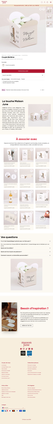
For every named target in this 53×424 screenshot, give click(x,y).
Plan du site (30, 395)
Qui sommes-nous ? (6, 378)
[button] (37, 5)
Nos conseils (4, 368)
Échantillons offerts (6, 387)
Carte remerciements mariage (34, 372)
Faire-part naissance (32, 366)
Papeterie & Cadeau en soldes (34, 374)
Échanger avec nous (6, 397)
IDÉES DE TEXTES (26, 325)
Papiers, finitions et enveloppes (8, 391)
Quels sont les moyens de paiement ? (11, 251)
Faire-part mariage (32, 365)
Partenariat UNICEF (6, 370)
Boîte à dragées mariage (16, 55)
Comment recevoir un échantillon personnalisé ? (14, 255)
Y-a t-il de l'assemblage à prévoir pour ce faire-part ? (16, 241)
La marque (4, 365)
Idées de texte (5, 389)
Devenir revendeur (6, 374)
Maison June (4, 55)
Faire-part (30, 370)
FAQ (2, 395)
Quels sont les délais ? (7, 248)
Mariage (9, 55)
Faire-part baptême (32, 368)
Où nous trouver (5, 376)
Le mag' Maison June (6, 366)
